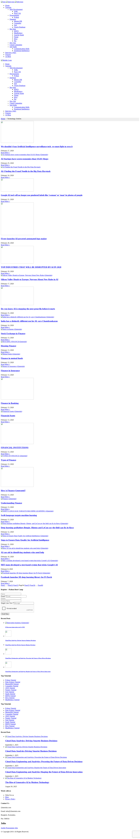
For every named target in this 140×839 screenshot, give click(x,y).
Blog (7, 797)
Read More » (5, 153)
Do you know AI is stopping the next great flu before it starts (28, 309)
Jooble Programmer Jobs (9, 828)
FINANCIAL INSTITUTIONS (14, 447)
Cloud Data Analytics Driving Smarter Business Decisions (31, 751)
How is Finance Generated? (13, 490)
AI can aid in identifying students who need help (22, 552)
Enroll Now (5, 614)
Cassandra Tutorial (11, 686)
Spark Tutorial (10, 694)
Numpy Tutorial (10, 690)
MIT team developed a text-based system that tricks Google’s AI (29, 565)
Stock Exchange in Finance (13, 333)
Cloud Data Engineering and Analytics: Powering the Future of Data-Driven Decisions (43, 761)
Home (3, 119)
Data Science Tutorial (12, 682)
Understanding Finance (11, 503)
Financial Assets (8, 415)
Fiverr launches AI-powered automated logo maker (24, 239)
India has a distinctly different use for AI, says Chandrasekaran (29, 321)
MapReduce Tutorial (12, 700)
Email (3, 596)
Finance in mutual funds (12, 358)
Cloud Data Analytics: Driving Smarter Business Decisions (31, 741)
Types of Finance (8, 460)
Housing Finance (8, 346)
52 (10, 585)
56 (32, 585)
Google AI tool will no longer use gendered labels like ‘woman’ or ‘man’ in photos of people (41, 195)
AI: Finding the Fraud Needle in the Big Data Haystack (26, 171)
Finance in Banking (10, 403)
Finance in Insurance (10, 370)
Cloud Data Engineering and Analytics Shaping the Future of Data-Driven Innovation (44, 772)
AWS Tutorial (10, 688)
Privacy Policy (10, 799)
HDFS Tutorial (10, 696)
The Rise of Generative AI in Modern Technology (27, 782)
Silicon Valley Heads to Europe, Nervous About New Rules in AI (29, 279)
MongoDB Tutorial (12, 684)
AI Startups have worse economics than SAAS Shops (24, 159)
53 (15, 585)
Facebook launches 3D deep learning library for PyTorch (26, 577)
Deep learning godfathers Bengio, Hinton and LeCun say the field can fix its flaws (37, 527)
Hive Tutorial (9, 698)
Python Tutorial (10, 680)
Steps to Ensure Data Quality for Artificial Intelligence (25, 540)
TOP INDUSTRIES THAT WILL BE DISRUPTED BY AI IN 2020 (31, 267)
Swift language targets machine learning (19, 515)
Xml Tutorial (9, 692)
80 (40, 585)
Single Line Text (7, 603)
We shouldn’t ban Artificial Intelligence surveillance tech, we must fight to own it (37, 146)
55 (27, 585)
